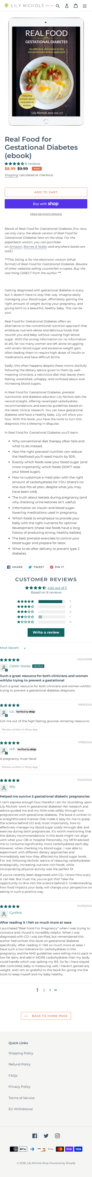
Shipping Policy (21, 1053)
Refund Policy (20, 1064)
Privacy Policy (19, 1087)
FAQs (13, 1076)
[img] (9, 660)
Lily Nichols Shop (38, 1163)
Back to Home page (49, 1015)
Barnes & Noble (35, 247)
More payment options (46, 214)
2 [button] (44, 990)
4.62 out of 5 (57, 588)
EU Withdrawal (21, 1109)
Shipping (11, 175)
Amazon (15, 247)
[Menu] (84, 5)
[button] (15, 164)
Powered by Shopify (63, 1163)
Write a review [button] (46, 632)
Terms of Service (21, 1098)
